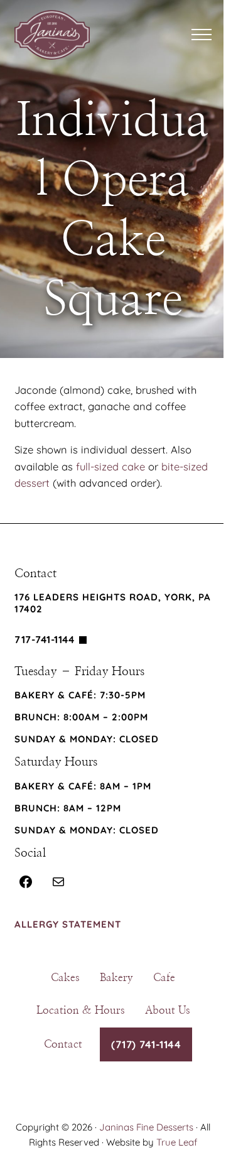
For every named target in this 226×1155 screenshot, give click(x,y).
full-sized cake (110, 466)
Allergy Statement (67, 924)
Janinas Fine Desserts (146, 1127)
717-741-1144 (44, 639)
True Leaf (176, 1142)
